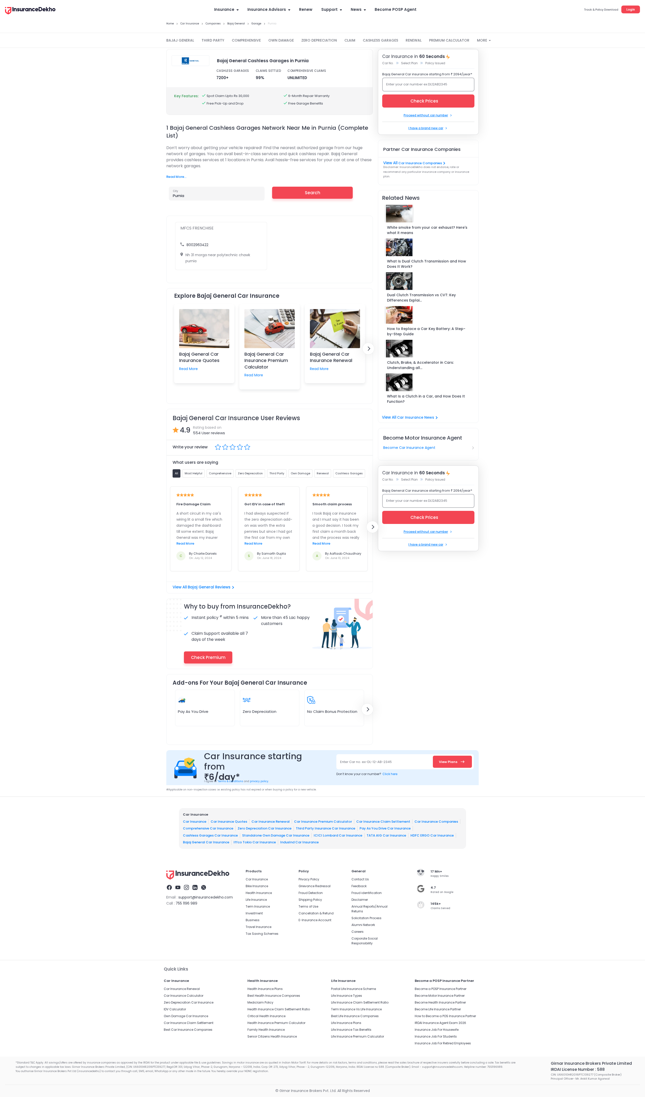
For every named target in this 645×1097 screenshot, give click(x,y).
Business (253, 920)
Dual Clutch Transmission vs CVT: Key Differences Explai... (421, 297)
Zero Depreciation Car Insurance (265, 828)
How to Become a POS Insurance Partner (445, 1016)
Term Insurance (258, 906)
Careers (357, 931)
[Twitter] (204, 888)
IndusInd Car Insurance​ (299, 842)
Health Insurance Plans (265, 989)
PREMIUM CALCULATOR (449, 40)
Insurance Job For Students (436, 1036)
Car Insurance (194, 821)
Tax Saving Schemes (262, 934)
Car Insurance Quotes (229, 821)
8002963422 (197, 244)
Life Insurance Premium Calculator (357, 1036)
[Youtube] (178, 888)
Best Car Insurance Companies (188, 1029)
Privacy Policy (309, 879)
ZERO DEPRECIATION (319, 40)
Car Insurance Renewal (270, 821)
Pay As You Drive (193, 711)
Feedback (359, 886)
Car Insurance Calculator (183, 995)
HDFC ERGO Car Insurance (432, 835)
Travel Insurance (258, 927)
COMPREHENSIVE (246, 40)
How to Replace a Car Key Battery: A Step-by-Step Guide (426, 331)
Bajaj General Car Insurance (206, 842)
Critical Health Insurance (266, 1016)
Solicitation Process (366, 918)
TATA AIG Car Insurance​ (386, 835)
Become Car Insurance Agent (409, 447)
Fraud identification (366, 893)
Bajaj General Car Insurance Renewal (331, 357)
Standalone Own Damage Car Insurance (275, 835)
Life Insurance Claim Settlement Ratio (360, 1002)
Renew (305, 9)
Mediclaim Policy (260, 1002)
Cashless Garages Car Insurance (210, 835)
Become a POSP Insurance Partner (440, 989)
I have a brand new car (425, 128)
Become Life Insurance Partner (438, 1009)
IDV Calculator (175, 1009)
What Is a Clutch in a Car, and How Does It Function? (426, 399)
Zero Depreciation (259, 711)
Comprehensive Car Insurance (208, 828)
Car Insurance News (415, 417)
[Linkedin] (195, 888)
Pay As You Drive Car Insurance (385, 828)
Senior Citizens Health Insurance (272, 1036)
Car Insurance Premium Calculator (323, 821)
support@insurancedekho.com (205, 897)
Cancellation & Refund (316, 913)
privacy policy (259, 781)
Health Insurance (259, 893)
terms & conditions (230, 781)
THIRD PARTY (213, 40)
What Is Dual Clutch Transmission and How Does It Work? (426, 264)
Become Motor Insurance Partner (440, 995)
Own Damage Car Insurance (186, 1016)
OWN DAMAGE (281, 40)
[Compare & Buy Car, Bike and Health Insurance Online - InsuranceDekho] (30, 11)
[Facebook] (169, 888)
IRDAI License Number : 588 (578, 1069)
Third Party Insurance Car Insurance (325, 828)
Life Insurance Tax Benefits (351, 1029)
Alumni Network (363, 925)
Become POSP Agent (395, 9)
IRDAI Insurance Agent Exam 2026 (440, 1023)
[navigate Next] (368, 349)
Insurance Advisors (266, 9)
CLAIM (349, 40)
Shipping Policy (310, 899)
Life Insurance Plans (346, 1023)
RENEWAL (414, 40)
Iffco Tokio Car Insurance (255, 842)
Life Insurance (256, 899)
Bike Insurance (257, 886)
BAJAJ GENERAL (180, 40)
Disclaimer (359, 899)
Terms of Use (308, 906)
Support (329, 9)
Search (312, 193)
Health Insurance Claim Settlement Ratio (278, 1009)
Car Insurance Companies (420, 163)
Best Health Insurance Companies (273, 995)
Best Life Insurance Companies (355, 1016)
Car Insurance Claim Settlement (383, 821)
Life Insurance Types (346, 995)
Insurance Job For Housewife (437, 1029)
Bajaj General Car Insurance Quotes (199, 357)
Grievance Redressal (315, 886)
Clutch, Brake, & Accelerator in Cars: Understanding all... (420, 365)
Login (630, 9)
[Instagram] (186, 888)
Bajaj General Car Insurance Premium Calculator (266, 360)
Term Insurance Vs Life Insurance (356, 1009)
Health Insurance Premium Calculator (276, 1023)
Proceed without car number (426, 115)
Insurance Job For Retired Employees (443, 1043)
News (356, 9)
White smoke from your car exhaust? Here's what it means (427, 230)
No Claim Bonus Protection (332, 711)
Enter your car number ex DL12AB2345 (416, 84)
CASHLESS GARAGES (380, 40)
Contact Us (360, 879)
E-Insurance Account (315, 920)
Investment (254, 913)
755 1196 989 (186, 903)
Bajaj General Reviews (209, 587)
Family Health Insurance (266, 1029)
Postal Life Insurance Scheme (353, 989)
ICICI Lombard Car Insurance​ (338, 835)
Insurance (224, 9)
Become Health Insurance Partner (440, 1002)
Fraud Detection (311, 893)
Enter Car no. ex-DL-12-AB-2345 (366, 761)
